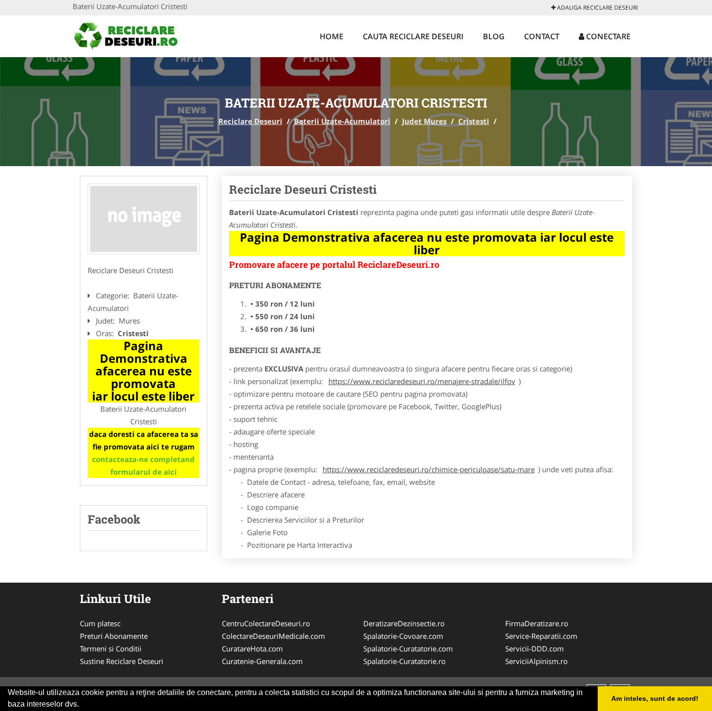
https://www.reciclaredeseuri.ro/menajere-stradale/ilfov (421, 381)
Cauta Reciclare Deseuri (413, 36)
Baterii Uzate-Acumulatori (342, 121)
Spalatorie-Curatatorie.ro (404, 661)
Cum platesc (100, 623)
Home (331, 36)
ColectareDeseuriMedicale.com (273, 636)
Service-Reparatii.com (541, 636)
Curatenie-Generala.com (262, 661)
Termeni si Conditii (110, 648)
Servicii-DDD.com (534, 648)
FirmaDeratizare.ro (536, 623)
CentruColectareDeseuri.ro (266, 623)
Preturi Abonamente (114, 636)
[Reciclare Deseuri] (136, 35)
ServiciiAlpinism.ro (536, 661)
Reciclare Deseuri (250, 121)
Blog (494, 36)
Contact (541, 36)
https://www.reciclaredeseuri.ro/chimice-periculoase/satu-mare (429, 469)
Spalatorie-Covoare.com (403, 636)
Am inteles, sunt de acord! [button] (654, 698)
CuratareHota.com (252, 648)
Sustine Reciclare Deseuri (121, 661)
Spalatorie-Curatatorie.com (408, 648)
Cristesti (473, 121)
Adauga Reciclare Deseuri (597, 7)
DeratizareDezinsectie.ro (404, 623)
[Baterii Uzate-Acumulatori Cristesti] (144, 219)
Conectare (607, 36)
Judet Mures (424, 121)
